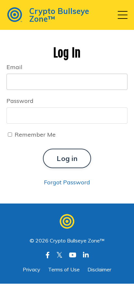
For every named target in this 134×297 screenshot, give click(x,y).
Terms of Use (64, 269)
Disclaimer (99, 269)
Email (14, 67)
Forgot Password (67, 182)
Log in (67, 158)
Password (20, 101)
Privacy (32, 269)
